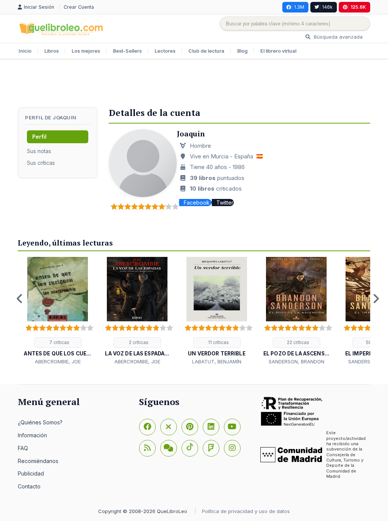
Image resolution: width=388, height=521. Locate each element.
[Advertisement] (194, 84)
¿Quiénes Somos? (40, 422)
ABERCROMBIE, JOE (58, 361)
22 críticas (297, 342)
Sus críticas (41, 163)
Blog (242, 51)
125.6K (358, 7)
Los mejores (86, 51)
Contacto (29, 486)
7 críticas (58, 342)
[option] (57, 311)
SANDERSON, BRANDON (296, 361)
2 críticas (138, 342)
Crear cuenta (79, 7)
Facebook (197, 202)
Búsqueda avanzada (337, 37)
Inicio (25, 51)
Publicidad (31, 473)
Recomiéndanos (38, 461)
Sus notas (39, 151)
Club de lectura (206, 51)
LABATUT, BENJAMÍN (216, 361)
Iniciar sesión (40, 7)
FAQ (23, 448)
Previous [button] (19, 298)
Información (32, 435)
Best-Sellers (127, 51)
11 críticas (218, 342)
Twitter (224, 202)
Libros (51, 51)
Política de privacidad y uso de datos (246, 511)
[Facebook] (147, 427)
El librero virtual (278, 51)
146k (327, 7)
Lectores (165, 51)
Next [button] (376, 298)
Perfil (39, 136)
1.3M (299, 7)
